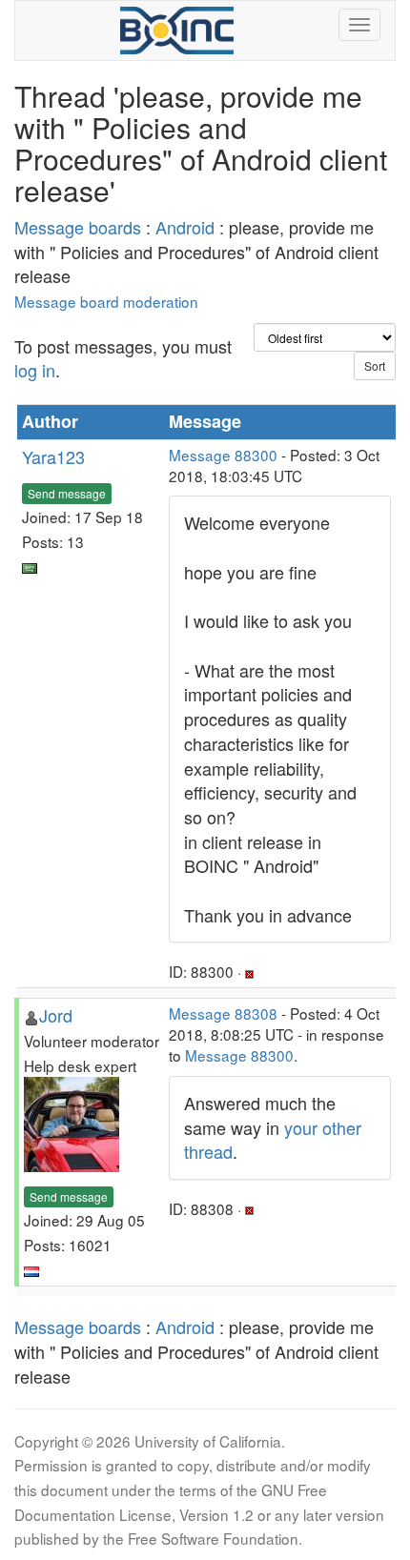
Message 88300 (223, 454)
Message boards (77, 226)
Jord (55, 1015)
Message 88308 (223, 1013)
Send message (67, 493)
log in (34, 369)
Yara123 (53, 456)
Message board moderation (106, 301)
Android (185, 226)
